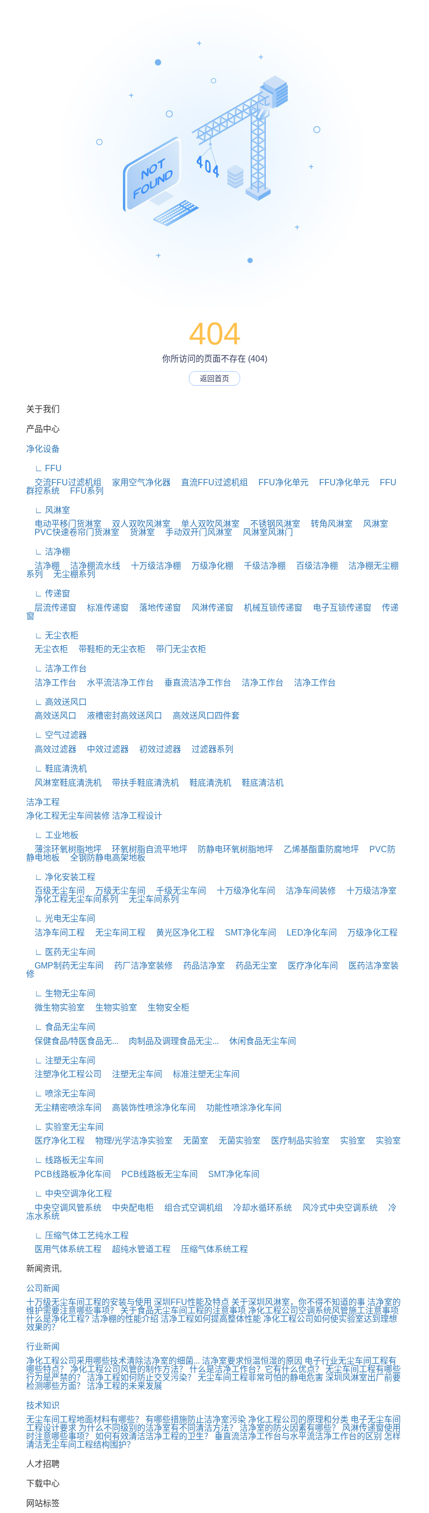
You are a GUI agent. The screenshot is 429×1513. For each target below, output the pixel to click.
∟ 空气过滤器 (56, 735)
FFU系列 (83, 490)
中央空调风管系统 (63, 1207)
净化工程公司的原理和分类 (298, 1419)
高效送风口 (51, 715)
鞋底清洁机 (258, 782)
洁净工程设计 (137, 815)
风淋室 (371, 523)
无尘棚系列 (70, 574)
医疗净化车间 (308, 965)
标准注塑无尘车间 (202, 1074)
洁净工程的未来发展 (124, 1385)
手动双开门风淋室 (194, 532)
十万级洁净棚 (151, 565)
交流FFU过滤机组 (63, 482)
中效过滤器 (103, 749)
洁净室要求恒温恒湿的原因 (252, 1360)
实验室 (348, 1140)
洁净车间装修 (306, 890)
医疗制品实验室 (296, 1140)
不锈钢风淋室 (271, 523)
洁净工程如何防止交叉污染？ (141, 1377)
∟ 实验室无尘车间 (65, 1127)
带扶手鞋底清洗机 (141, 782)
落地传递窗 (156, 607)
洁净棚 (43, 565)
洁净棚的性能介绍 (125, 1318)
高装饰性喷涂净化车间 (150, 1107)
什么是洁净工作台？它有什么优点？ (256, 1369)
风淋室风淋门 (263, 532)
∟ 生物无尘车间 (60, 993)
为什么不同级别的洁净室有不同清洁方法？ (158, 1427)
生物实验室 (112, 1007)
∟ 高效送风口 (56, 702)
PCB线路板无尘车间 (155, 1174)
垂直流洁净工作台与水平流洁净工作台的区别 (298, 1436)
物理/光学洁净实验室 (130, 1140)
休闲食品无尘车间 (258, 1041)
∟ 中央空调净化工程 (69, 1193)
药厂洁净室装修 (139, 965)
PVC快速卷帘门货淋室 (72, 532)
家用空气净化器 (137, 482)
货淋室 (138, 532)
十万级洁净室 (367, 890)
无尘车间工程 (116, 932)
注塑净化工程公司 (63, 1074)
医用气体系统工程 (63, 1249)
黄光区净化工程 (181, 932)
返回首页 (214, 378)
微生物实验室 (55, 1007)
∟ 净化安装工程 (60, 877)
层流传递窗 (51, 607)
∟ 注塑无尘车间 (60, 1060)
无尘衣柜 (47, 649)
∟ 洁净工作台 (56, 668)
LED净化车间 (307, 932)
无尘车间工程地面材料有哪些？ (84, 1419)
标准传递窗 (103, 607)
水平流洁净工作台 (116, 682)
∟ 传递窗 (48, 593)
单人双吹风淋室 (206, 523)
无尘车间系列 (149, 899)
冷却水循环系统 (258, 1207)
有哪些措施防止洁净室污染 (195, 1419)
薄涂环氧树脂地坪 (63, 849)
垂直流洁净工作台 (193, 682)
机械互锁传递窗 (268, 607)
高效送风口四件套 (202, 715)
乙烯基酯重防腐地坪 (317, 849)
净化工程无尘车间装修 (68, 815)
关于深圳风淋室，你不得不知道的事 (298, 1302)
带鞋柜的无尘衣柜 (107, 649)
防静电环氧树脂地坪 (231, 849)
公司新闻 (43, 1288)
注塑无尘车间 (133, 1074)
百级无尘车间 (55, 890)
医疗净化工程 (55, 1140)
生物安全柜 (164, 1007)
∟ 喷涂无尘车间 (60, 1093)
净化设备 (43, 448)
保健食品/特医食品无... (72, 1041)
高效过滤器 (51, 749)
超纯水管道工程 (137, 1249)
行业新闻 (43, 1346)
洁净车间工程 (55, 932)
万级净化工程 (368, 932)
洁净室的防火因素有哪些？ (290, 1427)
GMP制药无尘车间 (65, 965)
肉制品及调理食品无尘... (169, 1041)
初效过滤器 (156, 749)
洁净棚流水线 (91, 565)
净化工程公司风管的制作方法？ (128, 1369)
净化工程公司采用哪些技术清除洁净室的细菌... (113, 1360)
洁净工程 (43, 802)
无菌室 (191, 1140)
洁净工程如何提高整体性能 (211, 1318)
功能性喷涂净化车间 (239, 1107)
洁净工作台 (51, 682)
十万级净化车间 (241, 890)
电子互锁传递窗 (337, 607)
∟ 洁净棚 (48, 551)
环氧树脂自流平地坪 (145, 849)
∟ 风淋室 (48, 510)
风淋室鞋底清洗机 (63, 782)
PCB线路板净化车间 (68, 1174)
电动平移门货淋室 (63, 523)
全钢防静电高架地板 (103, 857)
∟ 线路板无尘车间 (65, 1160)
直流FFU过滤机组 (210, 482)
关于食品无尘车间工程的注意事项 (183, 1310)
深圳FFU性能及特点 (191, 1302)
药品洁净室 (200, 965)
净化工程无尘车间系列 (72, 899)
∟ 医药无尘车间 (60, 952)
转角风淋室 (327, 523)
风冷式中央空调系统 (336, 1207)
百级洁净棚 (313, 565)
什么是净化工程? (57, 1318)
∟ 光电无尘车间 (60, 918)
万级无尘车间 (116, 890)
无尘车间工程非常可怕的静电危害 (260, 1377)
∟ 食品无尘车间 (60, 1026)
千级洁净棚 (260, 565)
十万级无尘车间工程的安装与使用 (89, 1302)
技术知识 (43, 1405)
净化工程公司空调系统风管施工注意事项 (323, 1310)
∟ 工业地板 (52, 835)
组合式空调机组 (189, 1207)
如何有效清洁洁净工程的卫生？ (153, 1436)
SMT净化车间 (246, 932)
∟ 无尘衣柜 (52, 635)
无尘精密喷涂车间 (63, 1107)
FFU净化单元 (279, 482)
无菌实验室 (235, 1140)
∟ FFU (44, 468)
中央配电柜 (129, 1207)
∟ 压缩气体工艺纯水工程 (77, 1235)
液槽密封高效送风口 (120, 715)
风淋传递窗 (208, 607)
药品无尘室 (252, 965)
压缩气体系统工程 (210, 1249)
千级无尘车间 (177, 890)
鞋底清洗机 (206, 782)
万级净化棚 (208, 565)
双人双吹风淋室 (137, 523)
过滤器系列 (208, 749)
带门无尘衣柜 (177, 649)
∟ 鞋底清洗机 (56, 768)
